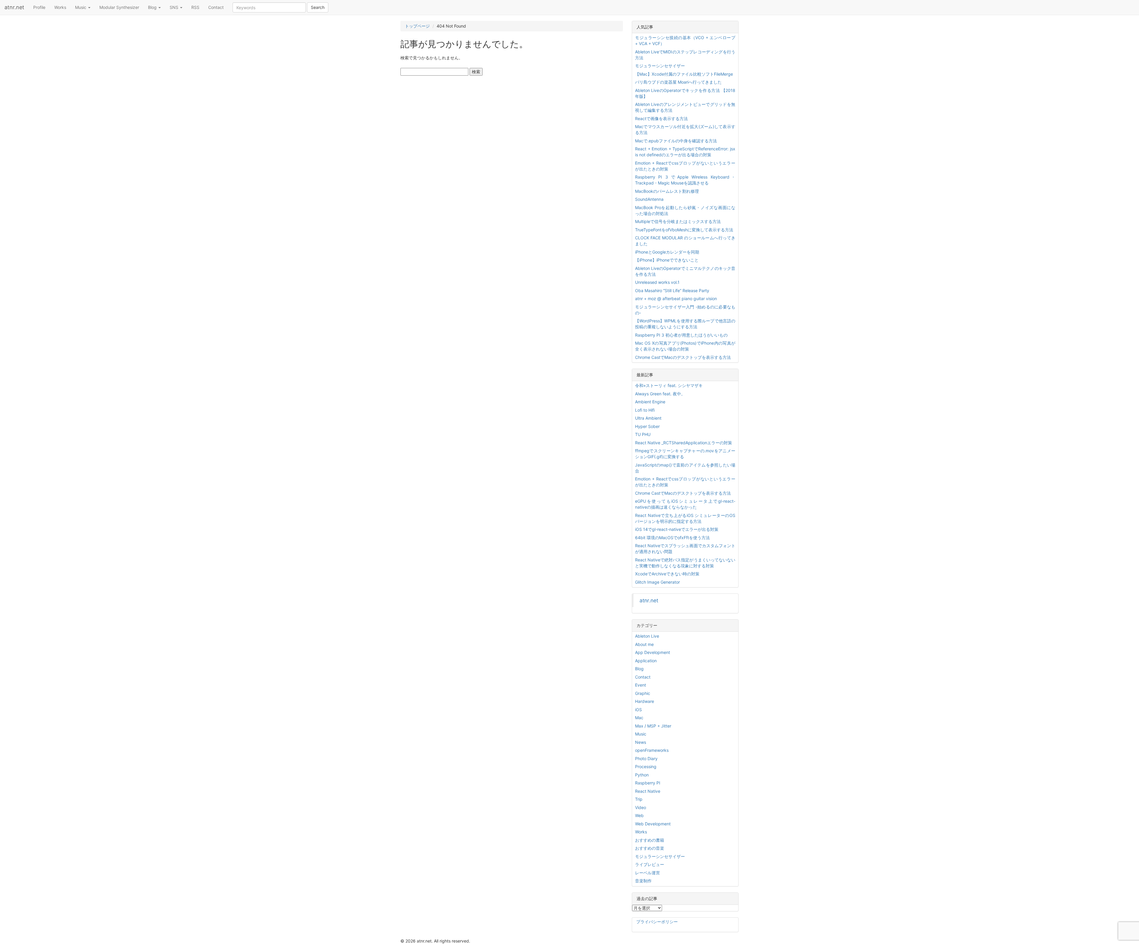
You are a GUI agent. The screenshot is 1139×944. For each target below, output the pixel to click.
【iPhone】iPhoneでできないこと (667, 259)
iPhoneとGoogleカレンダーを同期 (667, 251)
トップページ (417, 25)
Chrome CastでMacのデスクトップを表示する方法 (683, 357)
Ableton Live (647, 636)
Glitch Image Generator (657, 582)
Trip (638, 799)
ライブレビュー (649, 864)
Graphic (642, 693)
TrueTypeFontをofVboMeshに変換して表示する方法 (684, 229)
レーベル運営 (647, 872)
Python (642, 774)
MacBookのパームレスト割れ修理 (667, 191)
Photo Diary (646, 758)
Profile (39, 7)
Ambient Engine (650, 401)
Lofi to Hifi (645, 410)
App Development (652, 652)
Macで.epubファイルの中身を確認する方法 (676, 140)
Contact (216, 7)
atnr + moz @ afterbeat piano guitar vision (676, 298)
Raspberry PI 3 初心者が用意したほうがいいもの (681, 335)
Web (639, 815)
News (640, 742)
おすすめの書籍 (649, 840)
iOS (638, 709)
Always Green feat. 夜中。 (660, 393)
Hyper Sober (647, 426)
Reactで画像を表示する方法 (661, 118)
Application (646, 660)
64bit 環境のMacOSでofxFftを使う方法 (672, 537)
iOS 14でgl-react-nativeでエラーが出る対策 (676, 529)
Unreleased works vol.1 (657, 282)
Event (640, 684)
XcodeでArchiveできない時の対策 (667, 573)
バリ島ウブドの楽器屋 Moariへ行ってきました (678, 82)
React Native (647, 791)
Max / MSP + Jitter (653, 725)
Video (640, 807)
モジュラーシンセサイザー (660, 65)
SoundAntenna (649, 199)
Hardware (644, 701)
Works (60, 7)
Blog (153, 7)
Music (81, 7)
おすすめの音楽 (649, 848)
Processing (645, 766)
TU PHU (642, 434)
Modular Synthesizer (119, 7)
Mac (639, 717)
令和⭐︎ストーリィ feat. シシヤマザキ (669, 385)
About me (644, 644)
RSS (195, 7)
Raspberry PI (647, 782)
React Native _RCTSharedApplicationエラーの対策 (683, 442)
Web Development (653, 823)
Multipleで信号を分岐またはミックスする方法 (678, 221)
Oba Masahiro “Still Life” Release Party (672, 290)
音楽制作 (643, 880)
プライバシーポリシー (657, 921)
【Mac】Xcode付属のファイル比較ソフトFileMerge (684, 74)
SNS (174, 7)
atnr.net (14, 7)
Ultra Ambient (648, 418)
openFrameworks (652, 750)
